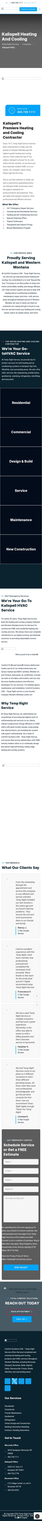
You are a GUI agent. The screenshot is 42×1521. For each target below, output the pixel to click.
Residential (21, 403)
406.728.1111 (17, 3)
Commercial (21, 432)
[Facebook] (7, 1381)
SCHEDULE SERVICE (28, 9)
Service (21, 491)
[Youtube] (7, 1388)
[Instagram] (28, 1381)
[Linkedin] (21, 1381)
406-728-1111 (26, 112)
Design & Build (21, 461)
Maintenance (21, 520)
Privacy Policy (23, 1516)
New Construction (21, 549)
